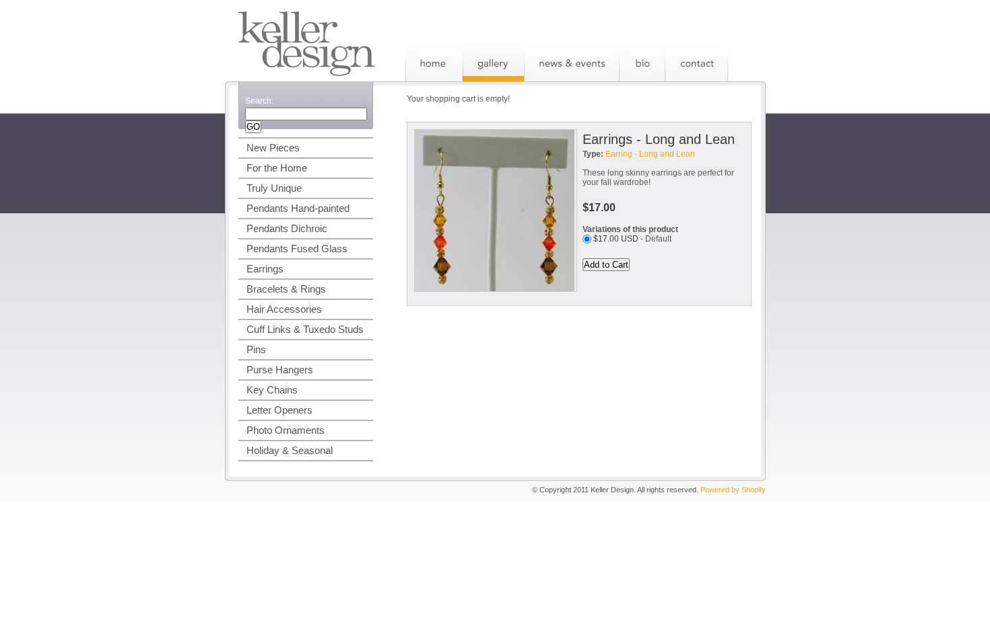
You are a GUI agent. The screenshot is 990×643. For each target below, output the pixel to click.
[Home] (434, 62)
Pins (256, 349)
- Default (632, 238)
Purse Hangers (279, 369)
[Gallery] (493, 62)
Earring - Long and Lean (650, 154)
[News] (571, 62)
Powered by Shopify (733, 490)
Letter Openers (279, 410)
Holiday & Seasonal (289, 450)
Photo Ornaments (285, 430)
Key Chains (272, 389)
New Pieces (273, 147)
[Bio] (642, 62)
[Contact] (696, 62)
